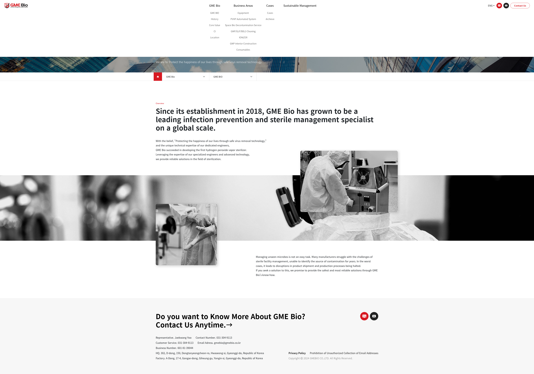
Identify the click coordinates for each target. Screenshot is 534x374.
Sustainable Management (300, 5)
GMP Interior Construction (243, 43)
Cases (270, 5)
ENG (490, 5)
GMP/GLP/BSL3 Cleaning (243, 31)
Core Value (214, 25)
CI (215, 31)
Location (214, 37)
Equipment (243, 12)
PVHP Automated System (243, 19)
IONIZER (243, 37)
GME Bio (214, 5)
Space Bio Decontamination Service (243, 25)
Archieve (270, 19)
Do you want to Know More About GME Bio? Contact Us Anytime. (230, 320)
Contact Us (520, 5)
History (214, 19)
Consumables (243, 49)
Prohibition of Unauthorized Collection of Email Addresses (344, 353)
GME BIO (214, 12)
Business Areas (243, 5)
